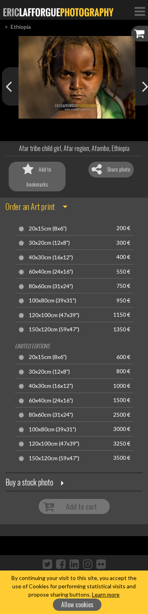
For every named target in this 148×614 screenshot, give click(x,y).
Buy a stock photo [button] (29, 482)
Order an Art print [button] (30, 206)
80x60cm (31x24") (51, 286)
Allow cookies (77, 604)
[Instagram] (87, 564)
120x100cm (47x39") (54, 315)
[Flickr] (101, 564)
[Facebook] (61, 564)
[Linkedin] (74, 564)
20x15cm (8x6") (48, 228)
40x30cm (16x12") (51, 257)
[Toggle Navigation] (139, 11)
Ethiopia (21, 26)
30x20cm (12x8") (49, 243)
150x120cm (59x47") (54, 329)
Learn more (106, 594)
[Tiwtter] (47, 564)
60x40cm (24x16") (51, 271)
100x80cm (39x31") (52, 300)
